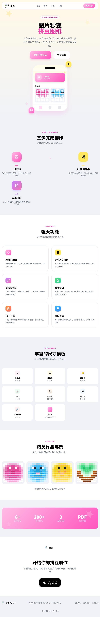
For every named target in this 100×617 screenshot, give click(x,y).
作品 (52, 5)
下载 (60, 5)
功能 (38, 5)
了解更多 (61, 55)
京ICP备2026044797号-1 (50, 611)
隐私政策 (77, 603)
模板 (45, 5)
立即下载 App (40, 54)
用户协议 (86, 603)
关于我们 (95, 603)
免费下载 (89, 5)
